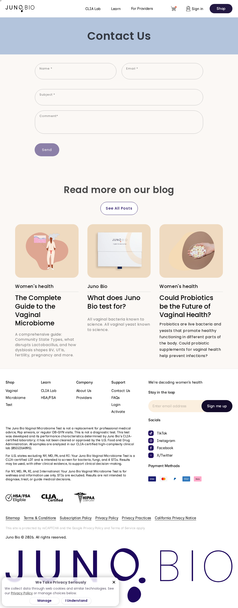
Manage (44, 600)
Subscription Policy (76, 518)
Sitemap (13, 518)
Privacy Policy (22, 593)
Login (115, 404)
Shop (221, 8)
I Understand (76, 600)
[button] (174, 8)
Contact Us (120, 390)
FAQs (115, 397)
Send (47, 149)
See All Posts (119, 208)
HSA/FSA (48, 397)
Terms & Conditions (40, 518)
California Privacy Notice (175, 518)
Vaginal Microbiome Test (16, 397)
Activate (118, 411)
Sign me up (217, 406)
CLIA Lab (48, 390)
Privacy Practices (136, 518)
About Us (83, 390)
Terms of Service (123, 528)
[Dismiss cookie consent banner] (113, 582)
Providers (84, 397)
